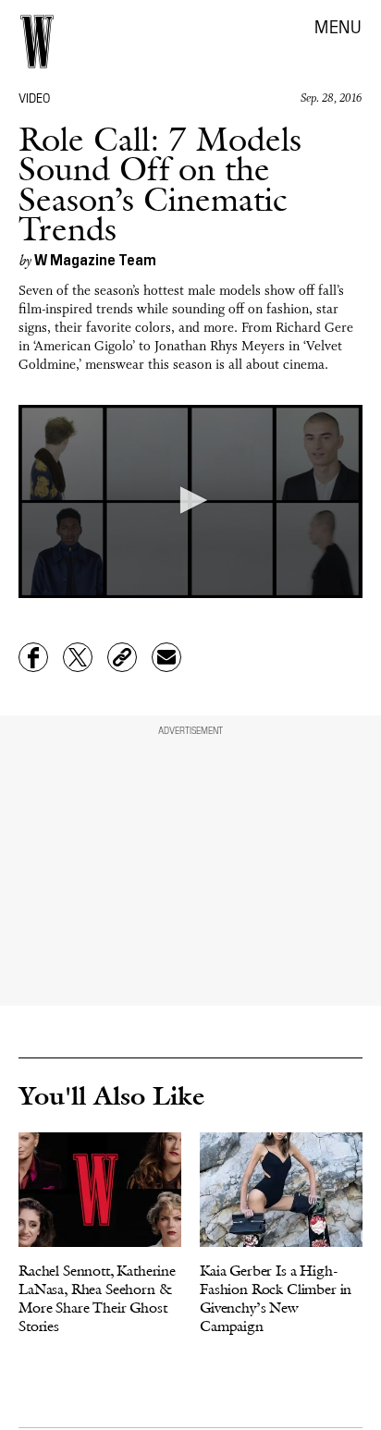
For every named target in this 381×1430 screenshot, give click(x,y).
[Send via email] (166, 657)
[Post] (77, 657)
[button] (190, 500)
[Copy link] (122, 657)
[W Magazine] (36, 41)
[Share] (33, 657)
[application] (190, 501)
